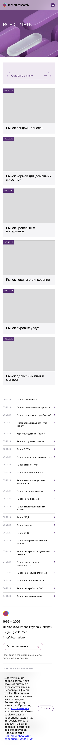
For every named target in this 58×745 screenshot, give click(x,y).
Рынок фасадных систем (30, 491)
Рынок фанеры (24, 525)
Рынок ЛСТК (23, 449)
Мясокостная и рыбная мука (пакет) (32, 424)
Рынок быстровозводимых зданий (31, 508)
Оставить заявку (22, 75)
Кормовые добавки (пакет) (31, 433)
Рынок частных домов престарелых (28, 564)
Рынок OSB (23, 533)
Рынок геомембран (27, 399)
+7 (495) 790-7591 (15, 632)
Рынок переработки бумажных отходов (33, 553)
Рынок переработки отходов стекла (32, 542)
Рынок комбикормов (28, 499)
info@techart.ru (14, 637)
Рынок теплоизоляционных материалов (31, 482)
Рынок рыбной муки (27, 464)
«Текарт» (46, 627)
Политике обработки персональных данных (18, 737)
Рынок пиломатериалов (29, 596)
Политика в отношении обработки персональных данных (22, 656)
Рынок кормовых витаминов (32, 573)
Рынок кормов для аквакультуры (34, 457)
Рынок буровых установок (31, 472)
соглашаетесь (20, 708)
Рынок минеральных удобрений (34, 415)
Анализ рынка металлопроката (33, 407)
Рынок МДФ (23, 517)
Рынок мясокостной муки (30, 580)
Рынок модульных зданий (30, 441)
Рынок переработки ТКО (30, 588)
